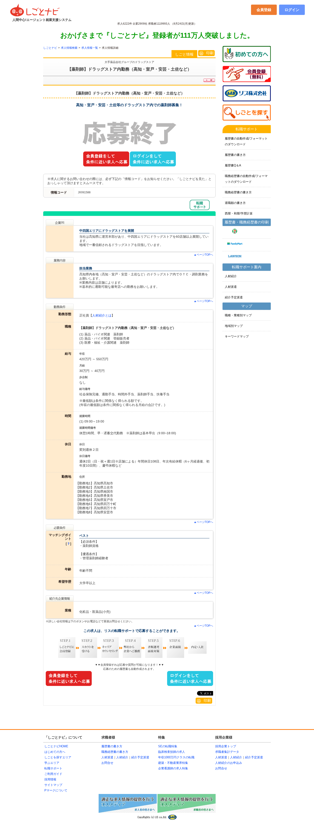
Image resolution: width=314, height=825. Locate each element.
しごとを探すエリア (57, 757)
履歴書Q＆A (233, 165)
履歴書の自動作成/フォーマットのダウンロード (246, 141)
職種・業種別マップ (238, 315)
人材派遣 (231, 286)
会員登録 (264, 10)
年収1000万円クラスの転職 (176, 757)
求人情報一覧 (89, 47)
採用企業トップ (225, 746)
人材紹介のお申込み (228, 763)
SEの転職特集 (167, 746)
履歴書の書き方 (235, 155)
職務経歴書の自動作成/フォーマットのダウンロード (246, 178)
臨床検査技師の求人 (171, 752)
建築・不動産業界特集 (173, 763)
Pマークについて (55, 790)
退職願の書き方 (235, 203)
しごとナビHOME (56, 746)
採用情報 (50, 779)
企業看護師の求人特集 (173, 768)
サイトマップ (53, 785)
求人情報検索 (69, 47)
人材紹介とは (101, 315)
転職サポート (53, 768)
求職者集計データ (227, 752)
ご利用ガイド (53, 774)
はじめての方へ (54, 752)
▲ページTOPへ (203, 254)
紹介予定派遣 (234, 297)
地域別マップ (234, 326)
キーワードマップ (237, 336)
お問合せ (107, 763)
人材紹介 (231, 276)
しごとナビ (50, 47)
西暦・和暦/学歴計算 (239, 213)
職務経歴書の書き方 (238, 192)
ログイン (292, 10)
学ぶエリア (51, 763)
